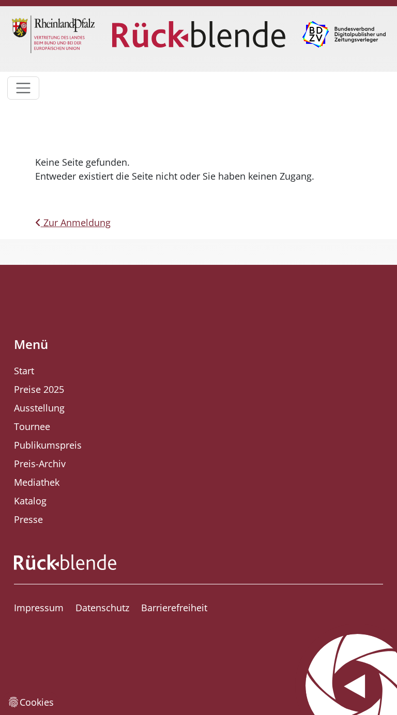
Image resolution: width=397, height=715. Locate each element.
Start (24, 370)
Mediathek (36, 482)
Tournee (32, 426)
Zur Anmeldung (76, 222)
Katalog (30, 501)
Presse (28, 519)
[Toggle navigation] (23, 88)
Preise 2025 (39, 389)
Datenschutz (102, 607)
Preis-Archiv (40, 463)
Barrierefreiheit (174, 607)
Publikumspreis (48, 445)
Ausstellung (39, 408)
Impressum (39, 607)
